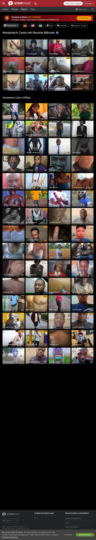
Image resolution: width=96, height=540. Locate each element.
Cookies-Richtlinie (10, 537)
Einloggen (88, 3)
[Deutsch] (25, 25)
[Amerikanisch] (32, 25)
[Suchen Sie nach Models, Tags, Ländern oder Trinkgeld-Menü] (92, 9)
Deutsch (9, 520)
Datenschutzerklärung (73, 518)
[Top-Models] (35, 3)
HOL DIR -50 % (84, 18)
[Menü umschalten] (3, 3)
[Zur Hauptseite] (19, 3)
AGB (66, 523)
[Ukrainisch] (40, 25)
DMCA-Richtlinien (71, 527)
